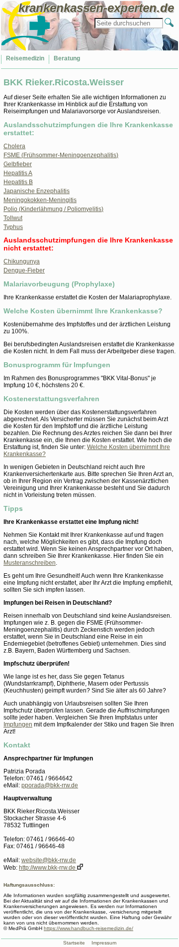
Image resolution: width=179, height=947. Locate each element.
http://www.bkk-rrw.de (48, 867)
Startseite (74, 943)
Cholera (14, 146)
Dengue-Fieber (24, 270)
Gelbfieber (17, 164)
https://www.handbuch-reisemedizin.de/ (88, 928)
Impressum (103, 943)
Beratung (67, 58)
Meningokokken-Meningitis (40, 200)
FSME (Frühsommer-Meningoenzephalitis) (60, 155)
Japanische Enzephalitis (36, 191)
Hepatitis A (17, 173)
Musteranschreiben (29, 562)
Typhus (13, 227)
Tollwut (12, 218)
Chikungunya (21, 261)
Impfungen (17, 724)
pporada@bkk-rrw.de (49, 785)
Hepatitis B (18, 182)
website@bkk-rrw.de (48, 860)
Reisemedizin (25, 58)
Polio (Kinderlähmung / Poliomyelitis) (53, 209)
